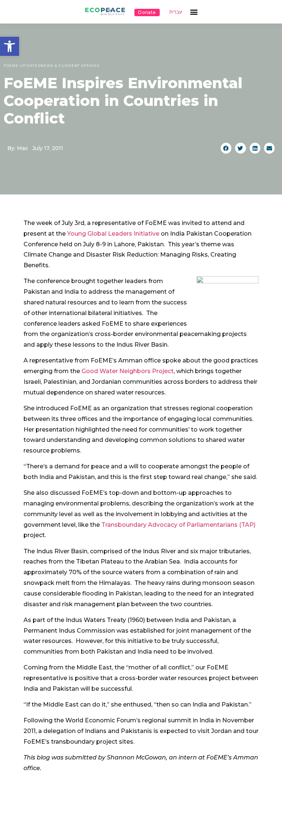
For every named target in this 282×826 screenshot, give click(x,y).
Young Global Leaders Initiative (113, 233)
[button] (9, 46)
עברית (175, 12)
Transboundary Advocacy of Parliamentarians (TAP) (178, 524)
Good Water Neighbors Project (128, 371)
